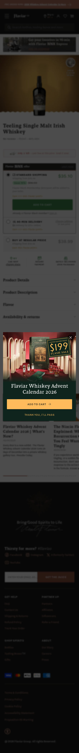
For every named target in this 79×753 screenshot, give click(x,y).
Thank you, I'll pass (40, 414)
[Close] (70, 337)
